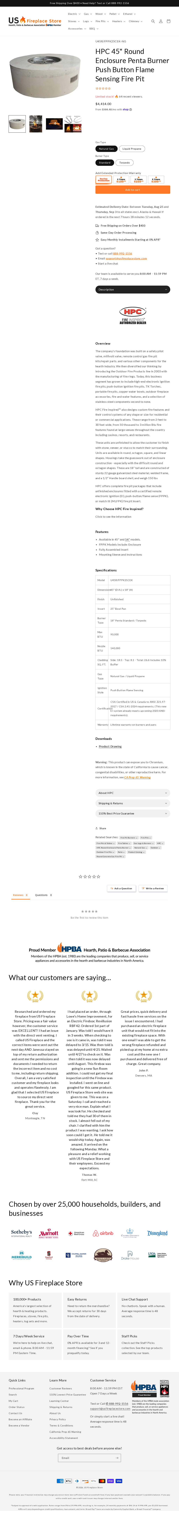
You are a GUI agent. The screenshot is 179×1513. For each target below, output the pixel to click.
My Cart (13, 1400)
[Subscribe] (117, 1458)
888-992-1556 (122, 253)
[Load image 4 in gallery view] (73, 123)
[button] (74, 14)
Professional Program (21, 1388)
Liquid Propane (132, 148)
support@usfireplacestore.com (126, 258)
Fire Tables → (124, 843)
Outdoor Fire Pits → (105, 852)
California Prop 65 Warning (65, 1431)
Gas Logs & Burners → (144, 843)
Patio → (121, 852)
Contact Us (15, 1413)
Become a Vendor (19, 1425)
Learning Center (59, 1400)
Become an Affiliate (20, 1419)
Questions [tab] (41, 895)
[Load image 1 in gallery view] (17, 123)
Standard (104, 162)
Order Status (16, 1407)
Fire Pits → (146, 838)
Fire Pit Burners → (129, 838)
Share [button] (102, 828)
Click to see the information (113, 516)
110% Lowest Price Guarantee (67, 1394)
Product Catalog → (136, 852)
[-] (103, 180)
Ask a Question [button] (123, 888)
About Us (55, 1413)
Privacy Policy (57, 1419)
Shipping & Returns (61, 1407)
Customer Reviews (60, 1388)
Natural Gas (106, 148)
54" (127, 539)
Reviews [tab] (18, 895)
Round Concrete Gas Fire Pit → (110, 856)
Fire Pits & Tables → (106, 843)
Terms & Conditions (61, 1425)
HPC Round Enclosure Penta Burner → (114, 848)
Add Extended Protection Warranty (118, 173)
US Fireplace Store (93, 1487)
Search (13, 1394)
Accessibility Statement (63, 1437)
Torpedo (124, 162)
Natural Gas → (140, 848)
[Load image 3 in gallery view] (54, 123)
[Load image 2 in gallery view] (35, 123)
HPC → (160, 843)
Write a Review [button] (155, 888)
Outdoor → (155, 848)
